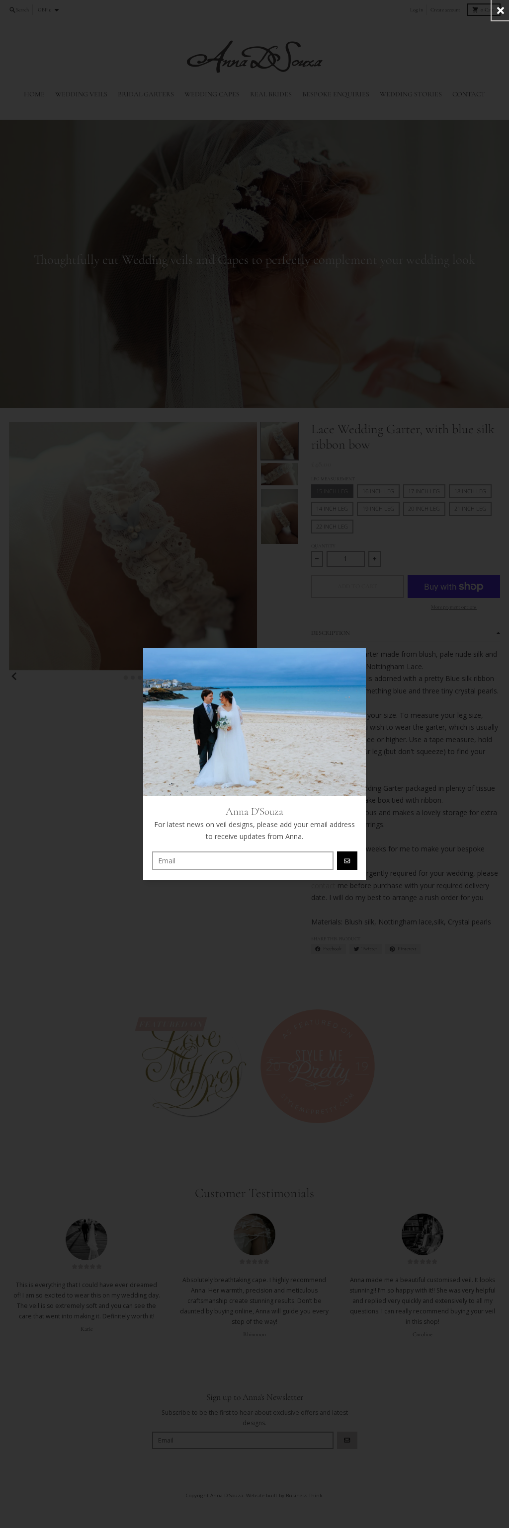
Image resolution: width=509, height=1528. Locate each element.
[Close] (500, 10)
